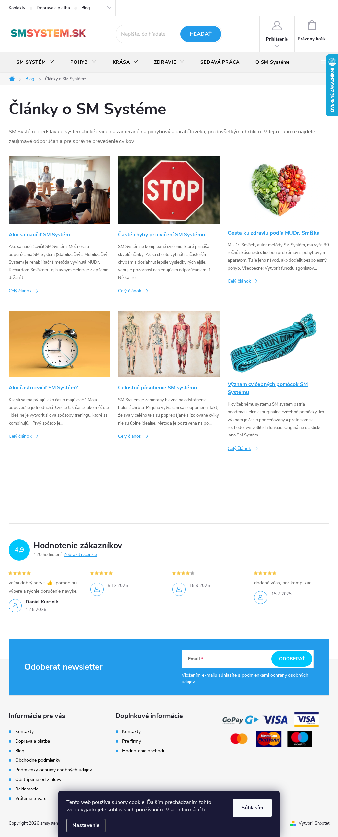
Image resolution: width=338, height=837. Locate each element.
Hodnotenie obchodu (144, 751)
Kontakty (17, 8)
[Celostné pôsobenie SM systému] (169, 344)
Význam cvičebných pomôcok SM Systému (268, 388)
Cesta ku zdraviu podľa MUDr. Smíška (274, 233)
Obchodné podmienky (37, 760)
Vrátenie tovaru (31, 798)
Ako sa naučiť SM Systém (39, 234)
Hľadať (201, 34)
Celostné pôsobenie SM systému (157, 387)
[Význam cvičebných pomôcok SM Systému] (278, 342)
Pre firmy (131, 741)
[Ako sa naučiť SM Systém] (59, 189)
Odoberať (292, 659)
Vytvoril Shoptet (314, 823)
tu (204, 809)
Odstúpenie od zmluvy (38, 779)
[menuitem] (35, 62)
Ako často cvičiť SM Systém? (43, 387)
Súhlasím (252, 807)
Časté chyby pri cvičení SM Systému (161, 234)
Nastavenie (86, 825)
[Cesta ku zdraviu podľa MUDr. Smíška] (278, 189)
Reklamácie (26, 789)
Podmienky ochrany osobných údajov (53, 770)
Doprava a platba (53, 8)
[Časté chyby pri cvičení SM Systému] (169, 189)
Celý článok (20, 291)
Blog (85, 8)
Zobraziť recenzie (80, 555)
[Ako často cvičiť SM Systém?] (59, 344)
